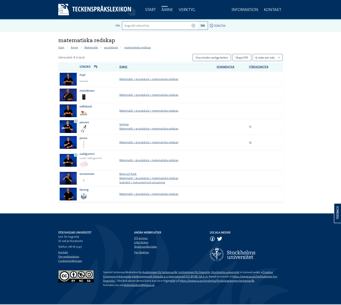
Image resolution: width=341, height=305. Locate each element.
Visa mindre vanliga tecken (212, 57)
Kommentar (225, 67)
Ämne (167, 9)
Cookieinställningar (70, 261)
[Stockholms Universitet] (246, 254)
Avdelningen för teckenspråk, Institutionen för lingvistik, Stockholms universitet (190, 272)
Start (150, 9)
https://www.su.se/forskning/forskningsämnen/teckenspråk (217, 281)
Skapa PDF (242, 57)
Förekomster (259, 67)
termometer (87, 174)
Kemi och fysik (128, 174)
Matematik (91, 47)
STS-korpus (141, 238)
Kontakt (272, 9)
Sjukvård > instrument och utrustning (142, 182)
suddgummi (87, 154)
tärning (84, 190)
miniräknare (87, 90)
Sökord (85, 67)
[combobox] (160, 25)
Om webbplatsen (68, 256)
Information (245, 9)
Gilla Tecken (141, 242)
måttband (86, 106)
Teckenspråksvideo (145, 247)
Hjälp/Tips (220, 25)
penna (83, 138)
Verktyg (187, 9)
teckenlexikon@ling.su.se (139, 285)
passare (84, 122)
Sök (203, 25)
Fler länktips (141, 252)
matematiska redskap (137, 47)
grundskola (111, 47)
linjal (82, 75)
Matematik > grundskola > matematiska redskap (148, 79)
